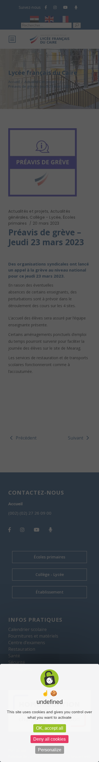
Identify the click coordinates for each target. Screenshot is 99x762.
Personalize (49, 749)
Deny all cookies (49, 739)
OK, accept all (49, 728)
